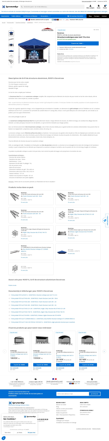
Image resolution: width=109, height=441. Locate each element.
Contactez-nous (84, 414)
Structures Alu (10, 22)
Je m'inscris (94, 394)
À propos (96, 16)
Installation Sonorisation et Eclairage (66, 422)
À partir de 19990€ (42, 365)
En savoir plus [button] (24, 202)
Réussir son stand (61, 404)
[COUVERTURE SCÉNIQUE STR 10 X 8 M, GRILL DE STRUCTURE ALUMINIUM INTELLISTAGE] (42, 340)
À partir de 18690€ (19, 365)
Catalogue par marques (62, 420)
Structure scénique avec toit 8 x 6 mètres (87, 356)
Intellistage (13, 350)
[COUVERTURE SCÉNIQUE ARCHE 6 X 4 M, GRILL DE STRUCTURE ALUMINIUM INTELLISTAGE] (65, 340)
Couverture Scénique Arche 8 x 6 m (88, 353)
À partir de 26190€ (65, 365)
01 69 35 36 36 (43, 419)
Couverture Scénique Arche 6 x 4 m (65, 353)
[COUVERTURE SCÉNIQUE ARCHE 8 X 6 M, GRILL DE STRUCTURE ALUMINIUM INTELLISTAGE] (88, 340)
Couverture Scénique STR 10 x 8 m (42, 352)
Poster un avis (12, 285)
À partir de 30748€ (88, 365)
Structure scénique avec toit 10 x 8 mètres (42, 355)
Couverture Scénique (20, 22)
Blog (90, 16)
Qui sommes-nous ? (85, 412)
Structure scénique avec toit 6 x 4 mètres (19, 355)
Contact (104, 16)
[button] (36, 194)
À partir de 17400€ (77, 43)
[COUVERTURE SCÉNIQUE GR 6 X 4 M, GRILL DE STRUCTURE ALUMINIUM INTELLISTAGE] (19, 340)
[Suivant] (104, 351)
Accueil (3, 22)
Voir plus (71, 49)
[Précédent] (4, 351)
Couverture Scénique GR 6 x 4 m (18, 352)
